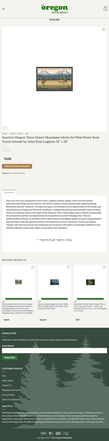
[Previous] (2, 296)
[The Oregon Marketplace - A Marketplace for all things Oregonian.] (54, 9)
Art (26, 134)
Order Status (7, 380)
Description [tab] (9, 193)
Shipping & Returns (11, 390)
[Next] (107, 296)
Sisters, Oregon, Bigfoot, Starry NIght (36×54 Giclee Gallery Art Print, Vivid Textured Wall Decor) (53, 306)
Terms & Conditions (11, 399)
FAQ (4, 376)
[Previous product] (8, 150)
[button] (3, 9)
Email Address (8, 346)
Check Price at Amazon (17, 166)
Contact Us (7, 385)
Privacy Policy (8, 395)
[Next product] (4, 150)
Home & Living (16, 134)
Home (4, 134)
